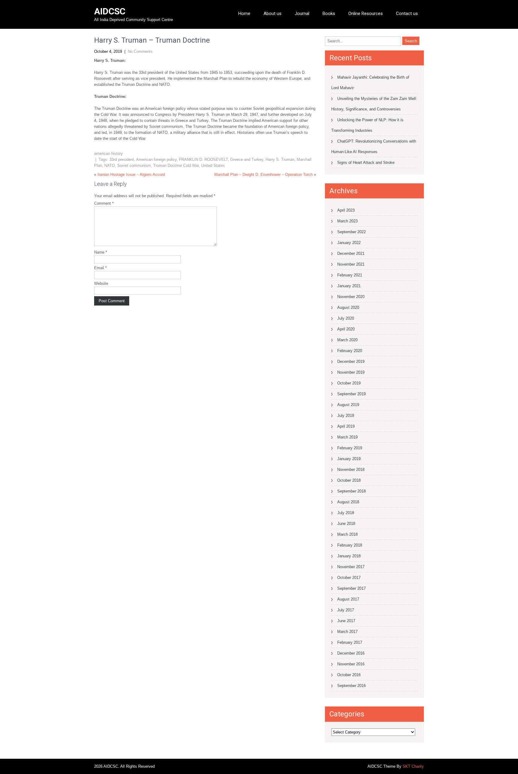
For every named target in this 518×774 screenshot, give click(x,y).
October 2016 (349, 675)
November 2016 (351, 664)
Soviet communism (134, 165)
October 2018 (349, 480)
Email (100, 268)
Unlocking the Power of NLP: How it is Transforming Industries (367, 125)
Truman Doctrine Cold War (176, 165)
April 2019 (346, 426)
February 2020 (349, 350)
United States (213, 165)
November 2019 (351, 372)
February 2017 (349, 642)
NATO (109, 165)
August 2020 (348, 307)
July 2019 (345, 415)
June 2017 (346, 621)
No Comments (140, 51)
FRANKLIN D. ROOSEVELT (203, 159)
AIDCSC (109, 11)
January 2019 (349, 458)
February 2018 (349, 545)
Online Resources (365, 13)
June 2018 (346, 523)
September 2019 (351, 394)
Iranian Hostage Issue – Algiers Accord (131, 174)
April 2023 (346, 210)
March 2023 (347, 221)
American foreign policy (156, 159)
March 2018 (347, 534)
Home (244, 13)
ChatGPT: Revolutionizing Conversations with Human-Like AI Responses (373, 146)
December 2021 (351, 253)
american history (108, 153)
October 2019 (349, 383)
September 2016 (351, 685)
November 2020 (351, 296)
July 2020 (345, 318)
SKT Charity (413, 766)
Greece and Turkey (246, 159)
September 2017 (351, 588)
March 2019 (347, 437)
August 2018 (348, 502)
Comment (104, 203)
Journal (302, 13)
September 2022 (351, 232)
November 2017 (351, 567)
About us (272, 13)
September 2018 (351, 491)
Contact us (407, 13)
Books (329, 13)
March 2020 (347, 340)
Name (100, 252)
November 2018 (351, 469)
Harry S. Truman (280, 159)
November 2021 (351, 264)
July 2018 (345, 512)
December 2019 (351, 361)
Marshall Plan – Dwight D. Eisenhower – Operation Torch (263, 174)
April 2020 (346, 329)
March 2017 (347, 631)
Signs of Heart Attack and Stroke (365, 162)
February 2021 (349, 275)
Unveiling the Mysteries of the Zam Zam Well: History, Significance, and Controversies (374, 103)
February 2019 (349, 448)
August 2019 (348, 404)
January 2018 (349, 556)
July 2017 (345, 610)
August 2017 (348, 599)
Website (101, 283)
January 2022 (349, 242)
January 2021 (349, 286)
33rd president (121, 159)
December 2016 (351, 653)
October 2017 (349, 577)
